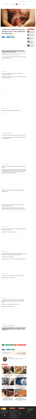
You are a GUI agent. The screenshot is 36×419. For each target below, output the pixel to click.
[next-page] (14, 403)
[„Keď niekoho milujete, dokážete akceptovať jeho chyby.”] (8, 370)
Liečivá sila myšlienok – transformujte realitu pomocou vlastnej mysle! (13, 413)
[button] (34, 7)
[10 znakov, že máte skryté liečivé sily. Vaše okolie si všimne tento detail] (28, 35)
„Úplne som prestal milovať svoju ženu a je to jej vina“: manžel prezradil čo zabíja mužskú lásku (20, 387)
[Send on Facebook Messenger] (8, 37)
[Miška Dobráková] (5, 359)
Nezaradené (20, 385)
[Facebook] (4, 415)
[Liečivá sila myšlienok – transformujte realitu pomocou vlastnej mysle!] (28, 38)
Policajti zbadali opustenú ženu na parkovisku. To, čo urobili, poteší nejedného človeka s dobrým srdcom (7, 399)
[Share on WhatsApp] (11, 37)
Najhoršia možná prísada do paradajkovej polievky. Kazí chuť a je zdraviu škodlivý (13, 410)
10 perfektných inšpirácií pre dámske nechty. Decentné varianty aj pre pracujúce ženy (32, 42)
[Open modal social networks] (13, 37)
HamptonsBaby (5, 251)
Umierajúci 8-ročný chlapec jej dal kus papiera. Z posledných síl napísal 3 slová (7, 387)
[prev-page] (13, 403)
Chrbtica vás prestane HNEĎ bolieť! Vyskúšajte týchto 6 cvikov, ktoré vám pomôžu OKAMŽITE (21, 354)
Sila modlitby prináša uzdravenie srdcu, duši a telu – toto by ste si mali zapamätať (13, 417)
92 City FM (6, 108)
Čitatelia (4, 323)
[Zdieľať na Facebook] (3, 37)
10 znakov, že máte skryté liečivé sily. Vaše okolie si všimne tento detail (13, 412)
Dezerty (20, 396)
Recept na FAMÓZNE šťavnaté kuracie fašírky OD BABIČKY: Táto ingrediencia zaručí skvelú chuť (20, 376)
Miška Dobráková (9, 35)
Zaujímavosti (7, 385)
